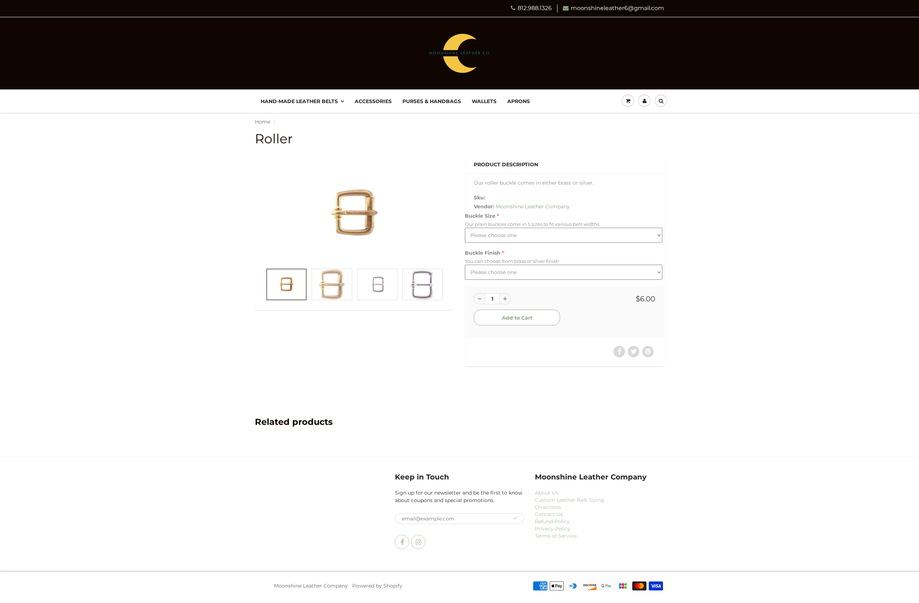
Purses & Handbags (431, 101)
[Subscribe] (515, 518)
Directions (548, 507)
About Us (546, 493)
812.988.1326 (535, 8)
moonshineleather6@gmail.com (617, 8)
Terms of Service (556, 536)
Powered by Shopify (377, 586)
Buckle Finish (482, 253)
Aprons (518, 101)
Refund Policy (552, 521)
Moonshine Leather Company (533, 206)
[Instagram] (418, 542)
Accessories (373, 101)
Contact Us (549, 514)
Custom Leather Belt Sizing (569, 500)
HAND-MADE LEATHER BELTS (299, 101)
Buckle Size (480, 216)
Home (262, 122)
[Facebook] (402, 542)
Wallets (484, 101)
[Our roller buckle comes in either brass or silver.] (354, 213)
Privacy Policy (552, 528)
